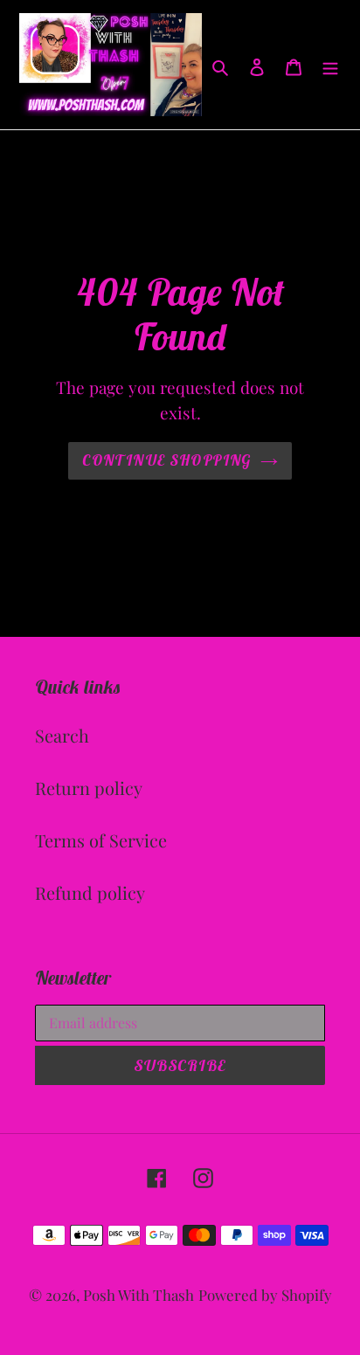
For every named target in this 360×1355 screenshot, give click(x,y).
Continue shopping (166, 460)
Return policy (88, 787)
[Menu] (330, 64)
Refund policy (90, 892)
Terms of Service (101, 840)
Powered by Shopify (265, 1294)
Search (62, 735)
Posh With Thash (138, 1294)
